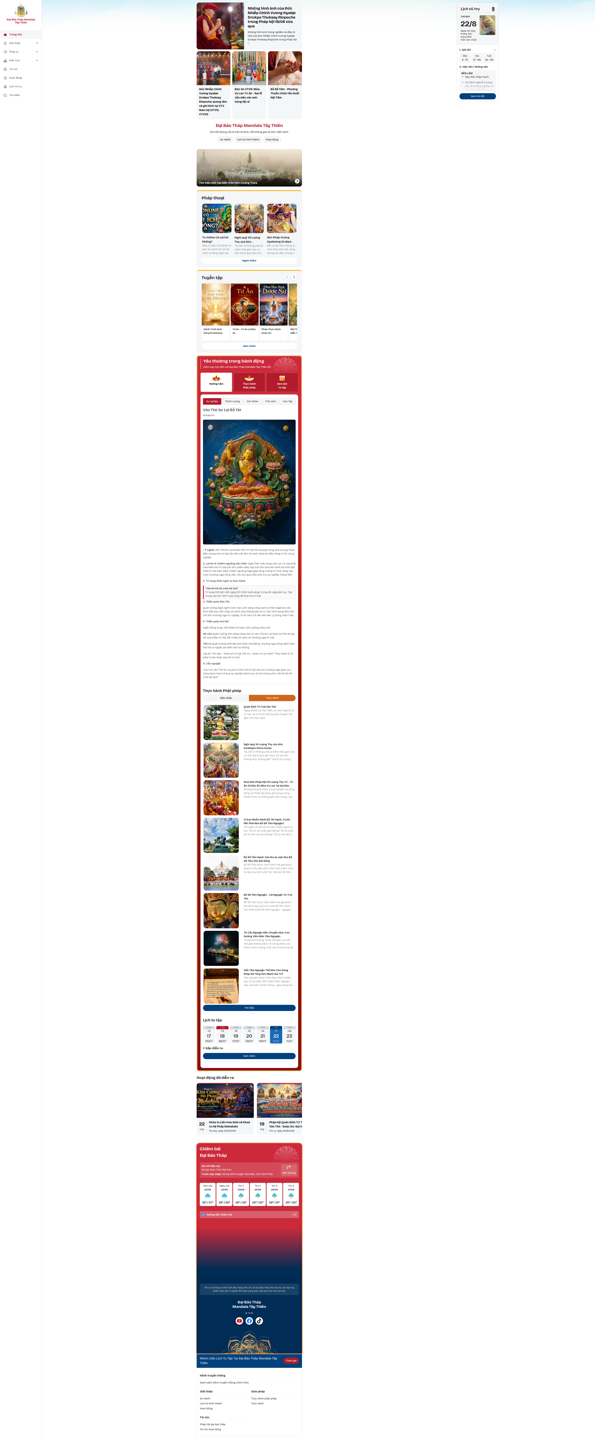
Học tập (287, 401)
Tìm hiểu (249, 1007)
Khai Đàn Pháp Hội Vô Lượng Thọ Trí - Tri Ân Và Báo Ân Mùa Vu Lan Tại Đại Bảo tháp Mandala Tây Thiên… (268, 785)
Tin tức (204, 1417)
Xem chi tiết (478, 96)
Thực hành (257, 1403)
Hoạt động (272, 139)
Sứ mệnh (225, 139)
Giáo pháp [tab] (226, 697)
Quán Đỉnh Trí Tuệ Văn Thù (260, 706)
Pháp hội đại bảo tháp (212, 1424)
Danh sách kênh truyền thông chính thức (224, 1382)
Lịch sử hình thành (248, 139)
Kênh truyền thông (212, 1375)
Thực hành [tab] (272, 697)
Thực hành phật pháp (264, 1398)
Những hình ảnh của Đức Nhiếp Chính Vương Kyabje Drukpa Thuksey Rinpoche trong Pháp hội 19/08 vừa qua (272, 17)
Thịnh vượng (232, 401)
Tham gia (291, 1360)
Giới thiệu (206, 1391)
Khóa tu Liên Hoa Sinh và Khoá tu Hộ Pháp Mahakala (229, 1124)
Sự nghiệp (212, 401)
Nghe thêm (249, 260)
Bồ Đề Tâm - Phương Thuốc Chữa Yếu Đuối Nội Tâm (285, 93)
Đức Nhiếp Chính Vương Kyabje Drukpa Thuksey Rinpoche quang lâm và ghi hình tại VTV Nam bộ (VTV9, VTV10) (213, 101)
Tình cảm (270, 401)
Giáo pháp (258, 1391)
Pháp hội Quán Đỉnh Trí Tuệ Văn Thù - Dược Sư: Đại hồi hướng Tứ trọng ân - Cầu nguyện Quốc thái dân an (287, 1125)
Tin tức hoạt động (210, 1429)
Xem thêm (249, 346)
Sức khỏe (252, 401)
